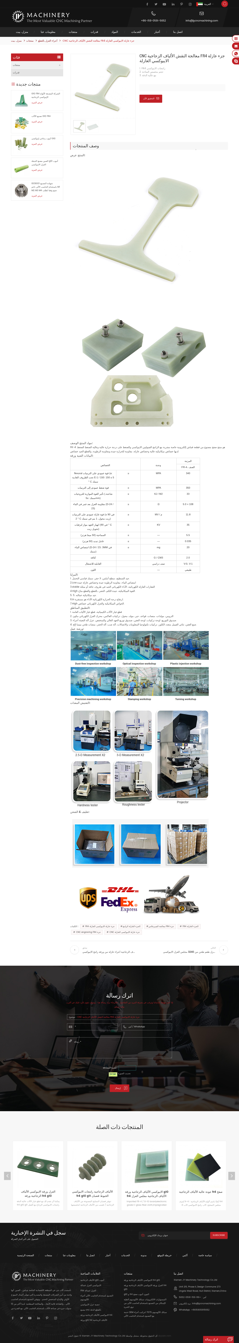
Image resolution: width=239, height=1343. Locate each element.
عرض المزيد (37, 102)
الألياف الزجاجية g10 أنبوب (92, 1280)
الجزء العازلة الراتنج (131, 926)
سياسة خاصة (205, 1255)
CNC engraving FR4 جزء (88, 932)
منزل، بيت (22, 32)
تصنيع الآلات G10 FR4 (41, 116)
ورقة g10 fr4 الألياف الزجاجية (93, 1320)
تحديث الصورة (124, 1073)
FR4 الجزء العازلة (190, 926)
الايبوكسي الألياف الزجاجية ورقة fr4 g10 (201, 1194)
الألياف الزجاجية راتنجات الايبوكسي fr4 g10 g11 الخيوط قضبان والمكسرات (38, 1194)
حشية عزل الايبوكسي (90, 1304)
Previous (7, 1176)
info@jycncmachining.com (202, 21)
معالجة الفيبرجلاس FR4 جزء (161, 926)
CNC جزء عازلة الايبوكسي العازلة (124, 932)
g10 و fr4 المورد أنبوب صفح (136, 1294)
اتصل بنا (177, 32)
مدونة (144, 1255)
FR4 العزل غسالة (88, 1290)
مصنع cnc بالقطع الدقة (90, 1310)
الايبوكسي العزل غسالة (90, 1285)
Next (231, 1176)
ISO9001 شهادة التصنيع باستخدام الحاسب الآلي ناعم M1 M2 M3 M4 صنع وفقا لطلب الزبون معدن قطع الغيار (45, 187)
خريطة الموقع (164, 1255)
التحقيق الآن (148, 98)
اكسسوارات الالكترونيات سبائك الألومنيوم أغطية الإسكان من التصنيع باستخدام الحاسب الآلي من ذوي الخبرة (145, 1303)
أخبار (157, 32)
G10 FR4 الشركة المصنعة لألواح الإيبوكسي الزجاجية (45, 95)
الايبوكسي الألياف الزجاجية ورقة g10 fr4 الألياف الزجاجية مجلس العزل (92, 1194)
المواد (114, 32)
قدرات (94, 32)
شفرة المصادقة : (110, 1067)
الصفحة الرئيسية (25, 1255)
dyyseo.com (164, 1336)
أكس (185, 1255)
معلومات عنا (48, 32)
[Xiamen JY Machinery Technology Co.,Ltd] (51, 16)
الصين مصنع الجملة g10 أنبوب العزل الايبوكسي (44, 162)
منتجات (73, 32)
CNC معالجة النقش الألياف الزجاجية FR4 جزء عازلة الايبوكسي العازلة (108, 1017)
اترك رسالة (211, 1339)
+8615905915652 (200, 1310)
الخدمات (136, 32)
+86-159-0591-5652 (153, 21)
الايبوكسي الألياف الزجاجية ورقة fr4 (96, 1315)
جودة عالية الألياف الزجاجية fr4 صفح (146, 1192)
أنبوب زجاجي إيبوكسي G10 (43, 138)
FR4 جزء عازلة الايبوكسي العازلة (99, 926)
